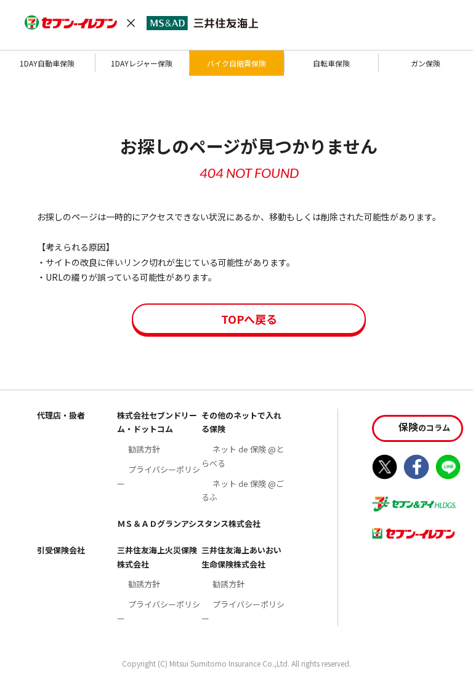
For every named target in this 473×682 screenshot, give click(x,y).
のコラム (424, 426)
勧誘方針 (144, 449)
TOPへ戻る (249, 319)
